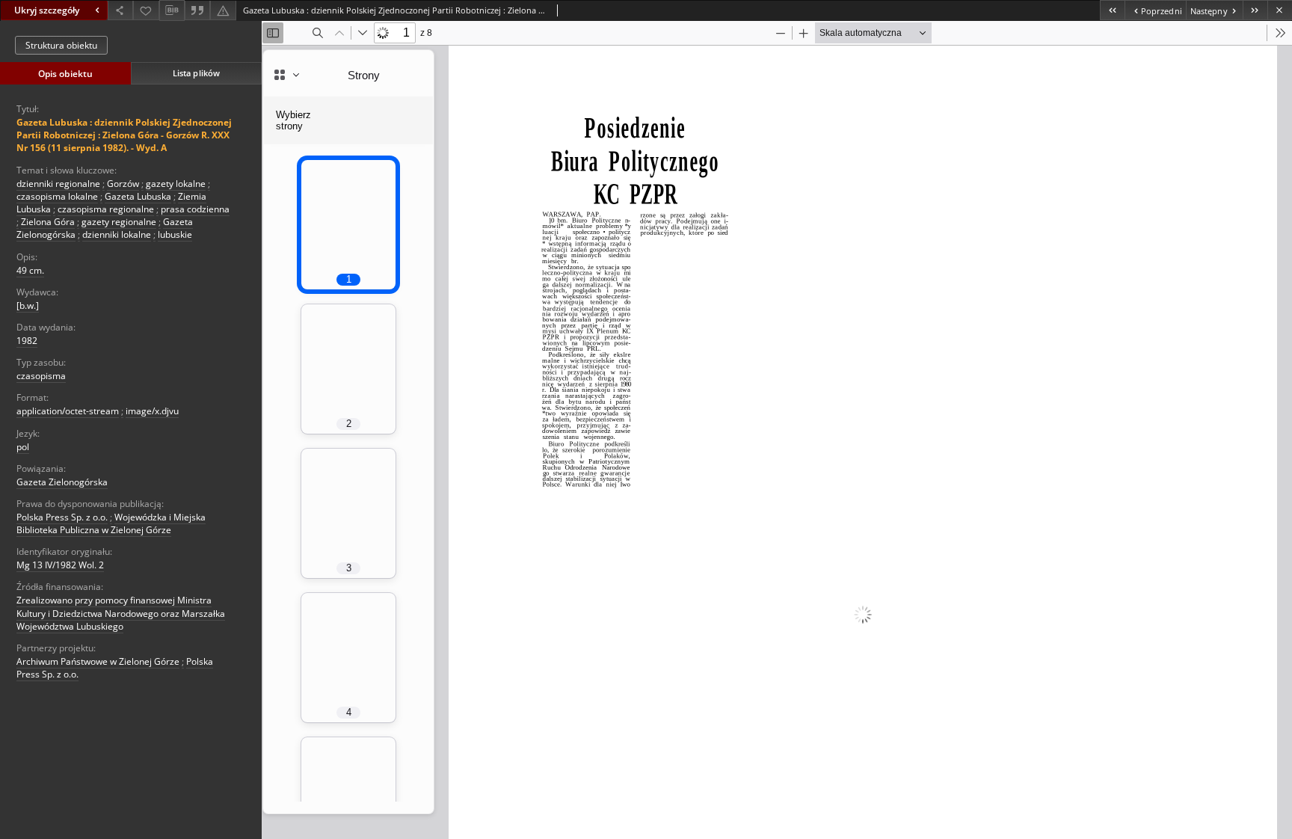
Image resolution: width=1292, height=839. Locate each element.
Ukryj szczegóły (46, 10)
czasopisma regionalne (106, 209)
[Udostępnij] (120, 10)
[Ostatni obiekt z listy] (1255, 10)
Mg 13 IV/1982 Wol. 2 (60, 565)
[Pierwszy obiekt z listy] (1112, 10)
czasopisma (41, 375)
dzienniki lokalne (116, 234)
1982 (26, 340)
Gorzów (123, 183)
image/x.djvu (152, 411)
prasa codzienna (195, 209)
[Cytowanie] (197, 10)
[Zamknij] (1279, 10)
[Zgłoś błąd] (223, 10)
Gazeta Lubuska (138, 196)
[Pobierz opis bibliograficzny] (172, 10)
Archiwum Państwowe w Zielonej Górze (97, 661)
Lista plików (196, 73)
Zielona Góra (48, 221)
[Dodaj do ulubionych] (146, 10)
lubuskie (175, 234)
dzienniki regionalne (58, 183)
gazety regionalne (118, 221)
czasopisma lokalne (57, 196)
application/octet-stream (67, 411)
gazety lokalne (176, 183)
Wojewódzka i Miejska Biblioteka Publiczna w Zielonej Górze (111, 523)
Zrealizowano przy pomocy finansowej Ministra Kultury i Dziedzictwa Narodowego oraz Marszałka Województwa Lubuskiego (120, 613)
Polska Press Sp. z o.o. (62, 517)
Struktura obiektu (61, 45)
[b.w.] (27, 305)
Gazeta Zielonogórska (62, 482)
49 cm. (30, 270)
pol (22, 446)
